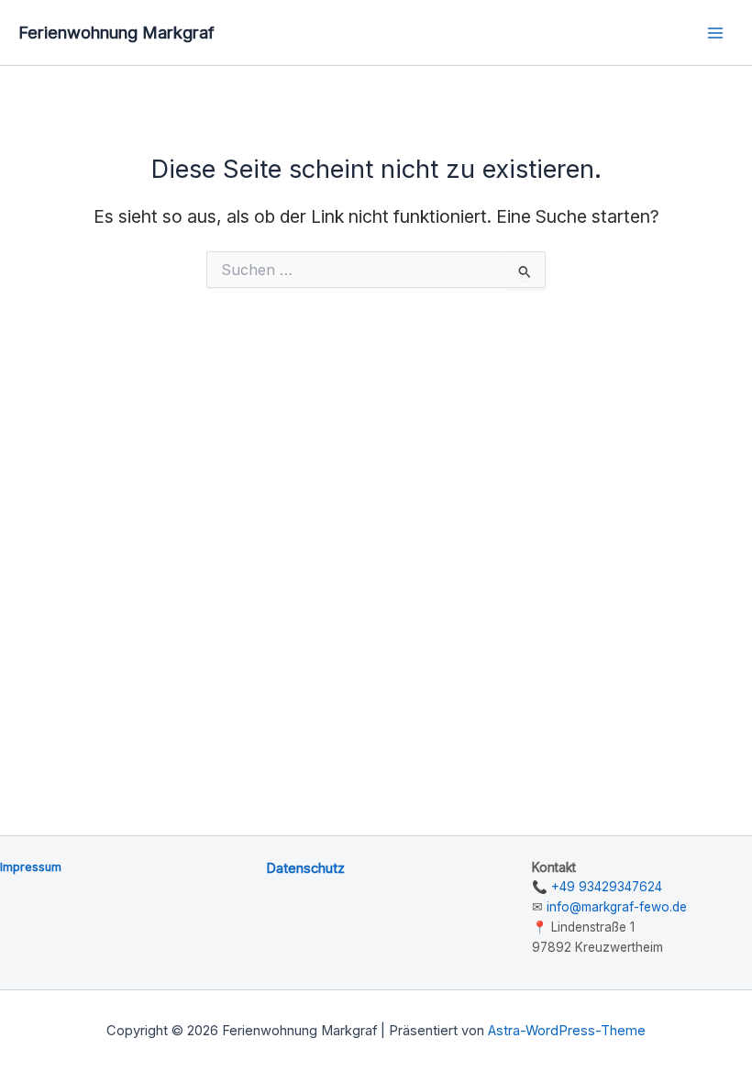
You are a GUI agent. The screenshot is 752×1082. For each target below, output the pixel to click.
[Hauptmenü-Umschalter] (716, 32)
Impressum (30, 867)
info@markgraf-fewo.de (617, 907)
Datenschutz (305, 868)
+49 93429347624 (606, 886)
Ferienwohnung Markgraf (116, 32)
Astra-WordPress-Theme (567, 1030)
